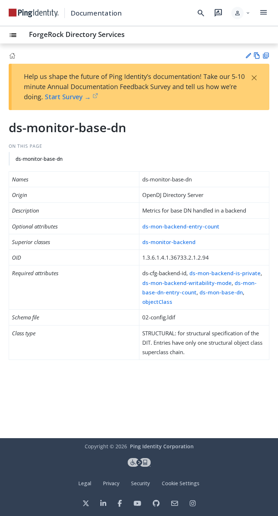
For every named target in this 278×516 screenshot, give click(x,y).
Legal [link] (84, 483)
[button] (240, 13)
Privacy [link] (111, 483)
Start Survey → (68, 96)
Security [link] (140, 483)
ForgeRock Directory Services (77, 34)
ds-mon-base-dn (221, 292)
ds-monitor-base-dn (39, 158)
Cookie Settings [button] (180, 483)
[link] (34, 13)
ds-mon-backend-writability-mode (187, 282)
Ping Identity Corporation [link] (162, 446)
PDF (265, 55)
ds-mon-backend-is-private (225, 273)
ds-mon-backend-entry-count (180, 226)
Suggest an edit (248, 55)
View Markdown (256, 55)
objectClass (157, 301)
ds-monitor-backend (168, 242)
